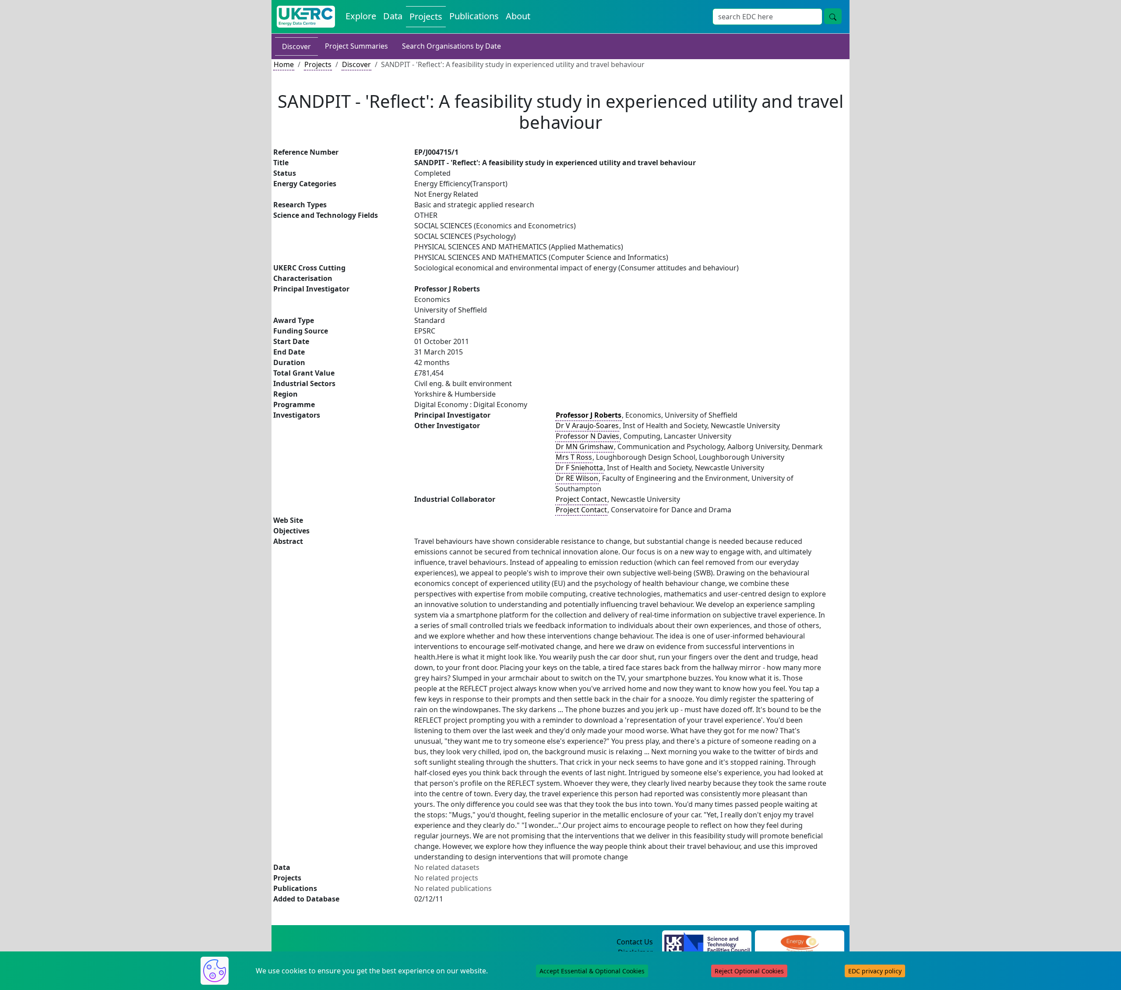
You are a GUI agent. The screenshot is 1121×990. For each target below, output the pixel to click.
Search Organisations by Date (451, 46)
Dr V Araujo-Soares (587, 425)
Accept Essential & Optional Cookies (592, 971)
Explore (360, 16)
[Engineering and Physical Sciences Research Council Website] (799, 942)
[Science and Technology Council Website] (707, 942)
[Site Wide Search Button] (833, 16)
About (518, 16)
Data (392, 16)
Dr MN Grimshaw (584, 446)
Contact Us (635, 942)
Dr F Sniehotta (579, 467)
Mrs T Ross (574, 457)
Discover (296, 46)
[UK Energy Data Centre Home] (306, 17)
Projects (425, 16)
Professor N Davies (587, 436)
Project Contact (581, 499)
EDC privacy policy (875, 971)
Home (284, 64)
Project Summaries (356, 46)
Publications (474, 16)
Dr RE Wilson (577, 478)
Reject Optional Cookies (749, 971)
